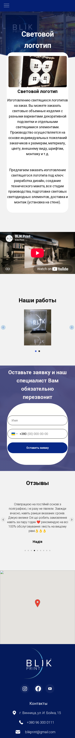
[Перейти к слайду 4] (34, 523)
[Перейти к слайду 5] (37, 523)
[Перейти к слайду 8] (46, 523)
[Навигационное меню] (6, 6)
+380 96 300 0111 (40, 696)
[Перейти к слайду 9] (49, 523)
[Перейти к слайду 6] (40, 523)
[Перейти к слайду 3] (31, 523)
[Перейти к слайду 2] (39, 351)
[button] (37, 576)
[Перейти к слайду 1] (36, 351)
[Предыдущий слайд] (3, 327)
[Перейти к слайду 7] (43, 523)
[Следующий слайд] (71, 327)
